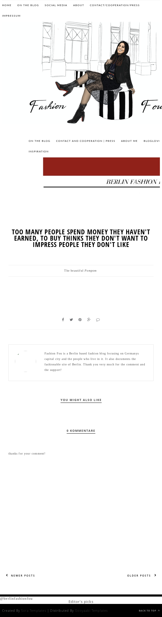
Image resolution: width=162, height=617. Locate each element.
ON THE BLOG (28, 5)
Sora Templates (33, 610)
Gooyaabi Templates (91, 610)
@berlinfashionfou (16, 599)
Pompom (91, 270)
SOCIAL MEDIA (56, 5)
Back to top (148, 610)
